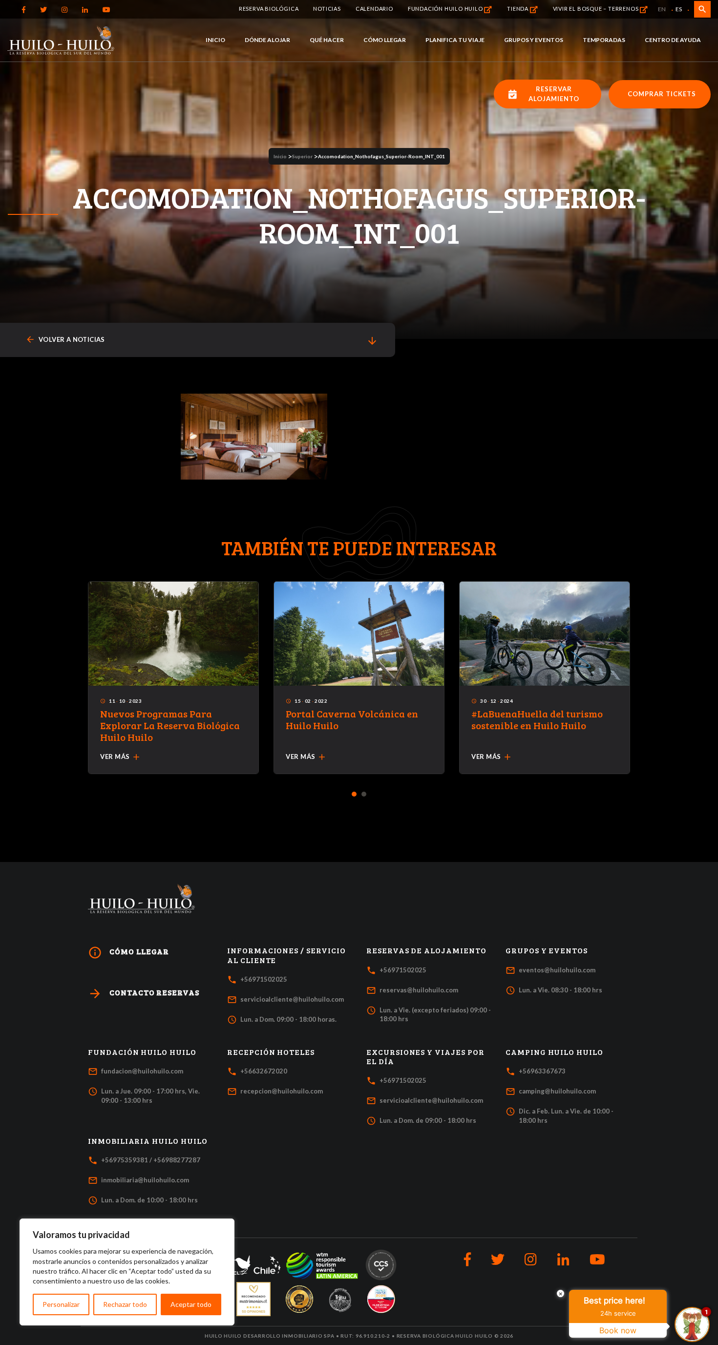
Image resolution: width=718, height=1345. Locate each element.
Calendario (374, 8)
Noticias (326, 8)
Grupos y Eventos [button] (547, 950)
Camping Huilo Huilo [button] (554, 1052)
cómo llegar (128, 953)
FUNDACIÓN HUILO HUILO (446, 8)
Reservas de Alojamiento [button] (426, 950)
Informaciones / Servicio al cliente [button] (286, 955)
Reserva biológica (269, 8)
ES (679, 9)
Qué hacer (327, 39)
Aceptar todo (190, 1304)
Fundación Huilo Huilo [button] (142, 1052)
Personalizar (61, 1304)
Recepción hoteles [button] (271, 1052)
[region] (127, 1272)
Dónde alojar (267, 39)
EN (662, 9)
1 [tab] (354, 795)
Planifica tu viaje (455, 39)
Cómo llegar (384, 39)
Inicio (215, 39)
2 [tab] (364, 795)
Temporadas (604, 39)
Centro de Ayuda (673, 39)
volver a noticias (65, 339)
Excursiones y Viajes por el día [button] (425, 1056)
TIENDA (518, 8)
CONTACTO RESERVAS (143, 994)
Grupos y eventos (533, 39)
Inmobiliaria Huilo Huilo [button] (148, 1141)
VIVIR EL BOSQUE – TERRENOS (596, 8)
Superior (302, 156)
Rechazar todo (125, 1304)
